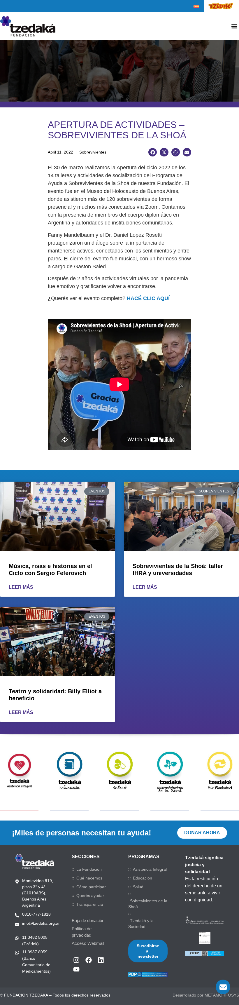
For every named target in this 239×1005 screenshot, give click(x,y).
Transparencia (89, 904)
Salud (138, 886)
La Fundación (89, 869)
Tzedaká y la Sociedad (141, 923)
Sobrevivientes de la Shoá (147, 903)
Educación (142, 878)
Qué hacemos (89, 878)
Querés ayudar (90, 895)
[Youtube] (76, 969)
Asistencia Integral (150, 869)
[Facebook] (88, 960)
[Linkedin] (101, 960)
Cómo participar (91, 886)
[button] (234, 26)
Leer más (21, 587)
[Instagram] (76, 960)
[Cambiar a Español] (196, 6)
